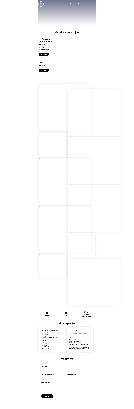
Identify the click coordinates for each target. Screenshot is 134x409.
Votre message (45, 382)
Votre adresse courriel (47, 374)
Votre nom (44, 366)
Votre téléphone (71, 374)
